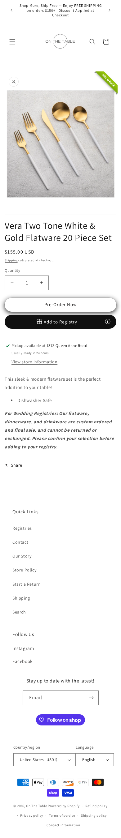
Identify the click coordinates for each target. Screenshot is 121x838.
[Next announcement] (109, 10)
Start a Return (26, 584)
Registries (22, 528)
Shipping (11, 260)
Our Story (21, 556)
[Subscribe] (91, 697)
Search (19, 612)
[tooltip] (107, 321)
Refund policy (96, 806)
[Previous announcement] (11, 10)
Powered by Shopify (64, 806)
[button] (12, 42)
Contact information (63, 825)
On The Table (37, 806)
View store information (34, 362)
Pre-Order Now (60, 304)
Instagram (23, 648)
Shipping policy (94, 815)
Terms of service (62, 815)
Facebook (22, 661)
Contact (20, 542)
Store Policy (24, 570)
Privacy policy (31, 815)
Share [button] (16, 465)
